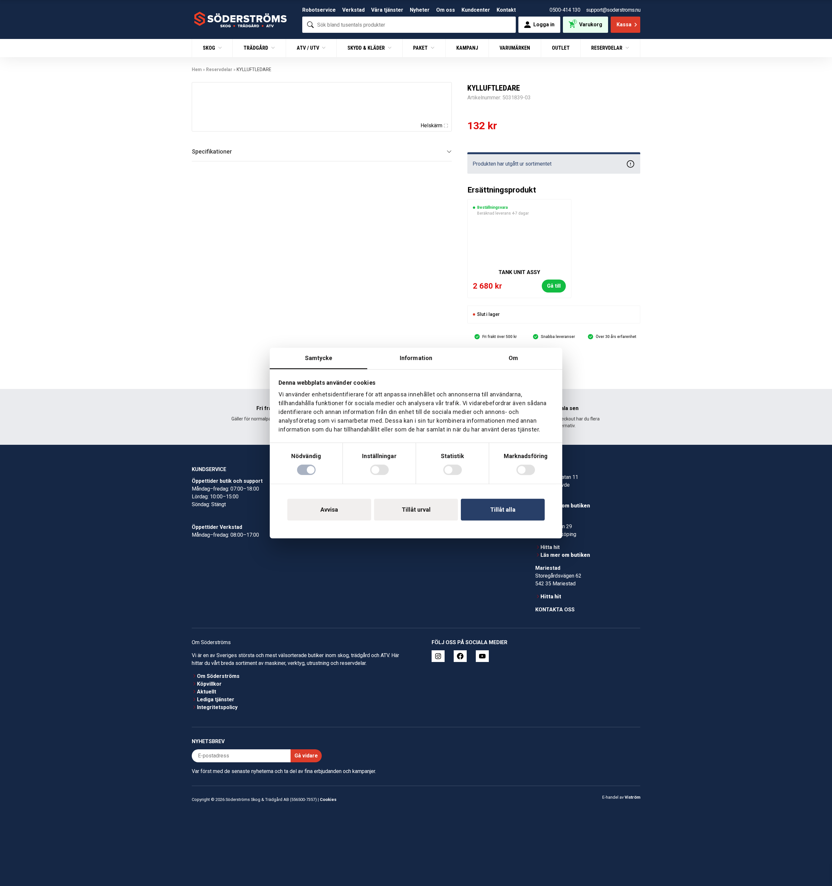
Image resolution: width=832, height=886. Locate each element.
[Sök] (310, 25)
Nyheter (420, 10)
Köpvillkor (209, 684)
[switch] (379, 470)
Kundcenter (476, 10)
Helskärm (431, 125)
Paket (421, 48)
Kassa (624, 24)
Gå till (554, 286)
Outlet (561, 48)
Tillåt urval (416, 509)
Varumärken (515, 48)
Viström (632, 797)
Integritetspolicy (217, 707)
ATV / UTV (308, 48)
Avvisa (329, 509)
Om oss (445, 10)
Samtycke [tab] (318, 358)
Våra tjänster (387, 10)
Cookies (328, 799)
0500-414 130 (565, 10)
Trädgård (256, 48)
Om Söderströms (218, 676)
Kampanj (467, 48)
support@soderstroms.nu (613, 10)
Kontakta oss (555, 609)
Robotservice (319, 10)
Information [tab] (416, 358)
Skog (209, 48)
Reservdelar (607, 48)
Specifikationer (212, 151)
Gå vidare (306, 756)
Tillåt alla (502, 509)
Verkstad (353, 10)
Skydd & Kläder (366, 48)
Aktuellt (206, 692)
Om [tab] (513, 358)
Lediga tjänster (215, 699)
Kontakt (506, 10)
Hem (197, 69)
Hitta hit (550, 547)
